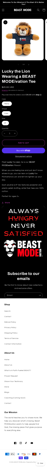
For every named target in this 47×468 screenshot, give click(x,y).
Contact (7, 316)
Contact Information (13, 344)
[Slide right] (28, 64)
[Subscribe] (40, 295)
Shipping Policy (10, 333)
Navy (6, 104)
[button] (3, 10)
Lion (6, 113)
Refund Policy (10, 322)
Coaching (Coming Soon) (14, 398)
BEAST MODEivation (20, 462)
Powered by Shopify (32, 462)
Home (6, 359)
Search (7, 311)
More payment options (23, 156)
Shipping (5, 90)
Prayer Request (11, 376)
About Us (8, 365)
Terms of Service (11, 338)
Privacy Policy (10, 327)
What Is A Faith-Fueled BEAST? (17, 370)
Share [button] (7, 203)
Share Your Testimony (13, 381)
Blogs (6, 392)
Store (6, 387)
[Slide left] (18, 64)
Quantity (5, 128)
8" (5, 123)
